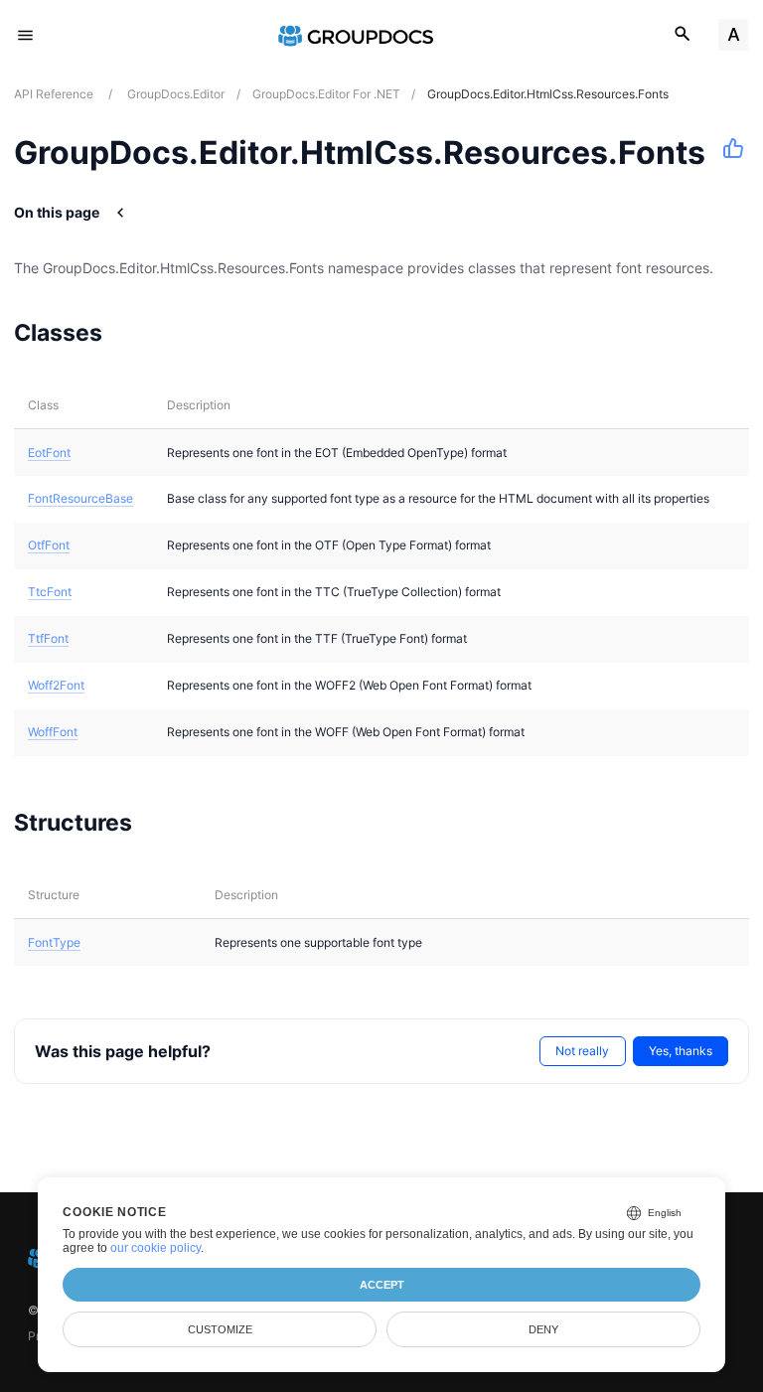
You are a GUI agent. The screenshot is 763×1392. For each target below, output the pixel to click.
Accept (382, 1285)
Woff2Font (56, 685)
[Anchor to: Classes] (127, 332)
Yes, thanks (680, 1050)
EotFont (49, 452)
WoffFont (52, 731)
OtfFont (49, 545)
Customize (220, 1329)
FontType (54, 942)
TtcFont (50, 591)
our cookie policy (155, 1248)
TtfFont (48, 638)
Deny (543, 1329)
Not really (582, 1050)
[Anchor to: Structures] (157, 822)
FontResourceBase (80, 498)
